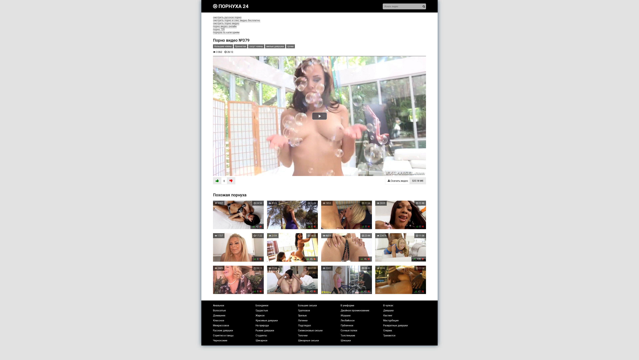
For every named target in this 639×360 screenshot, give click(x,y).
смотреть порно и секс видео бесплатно (236, 20)
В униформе (347, 305)
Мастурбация (391, 320)
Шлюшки (346, 340)
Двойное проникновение (355, 310)
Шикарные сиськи (308, 340)
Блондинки (262, 305)
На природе (262, 325)
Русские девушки (223, 330)
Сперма (387, 330)
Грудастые (262, 310)
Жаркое (260, 315)
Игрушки (345, 315)
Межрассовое (221, 325)
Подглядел (304, 325)
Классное (218, 320)
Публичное (347, 325)
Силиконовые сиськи (310, 330)
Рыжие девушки (265, 330)
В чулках (388, 305)
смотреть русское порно (227, 17)
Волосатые (219, 310)
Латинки (303, 320)
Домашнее (219, 315)
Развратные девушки (395, 325)
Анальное (218, 305)
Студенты (261, 335)
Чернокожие (220, 340)
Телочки (303, 335)
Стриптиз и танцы (223, 335)
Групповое (304, 310)
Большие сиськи (307, 305)
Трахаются (389, 335)
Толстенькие (348, 335)
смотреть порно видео (226, 23)
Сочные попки (349, 330)
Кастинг (387, 315)
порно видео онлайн (225, 26)
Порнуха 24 (232, 6)
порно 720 (219, 29)
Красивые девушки (267, 320)
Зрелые (302, 315)
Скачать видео (406, 180)
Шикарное (261, 340)
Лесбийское (348, 320)
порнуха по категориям (226, 32)
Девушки (388, 310)
